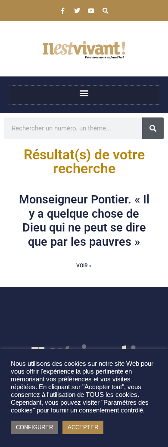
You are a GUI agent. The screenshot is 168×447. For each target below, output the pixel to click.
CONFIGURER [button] (34, 427)
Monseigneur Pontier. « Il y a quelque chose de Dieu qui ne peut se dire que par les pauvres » (84, 220)
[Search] (106, 11)
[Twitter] (77, 11)
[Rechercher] (153, 128)
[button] (84, 93)
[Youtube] (91, 11)
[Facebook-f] (63, 11)
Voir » (84, 266)
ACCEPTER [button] (83, 427)
